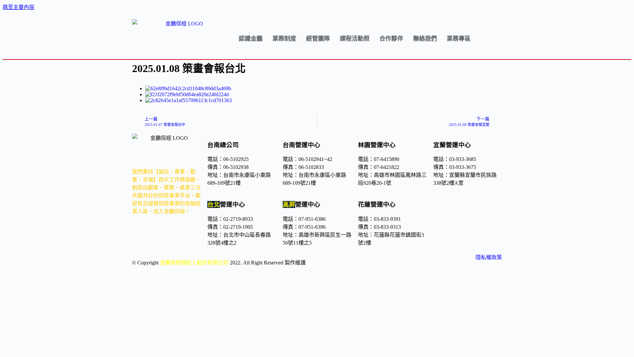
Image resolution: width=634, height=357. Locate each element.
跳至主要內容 (18, 7)
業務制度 (284, 38)
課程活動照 (355, 38)
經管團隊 (318, 38)
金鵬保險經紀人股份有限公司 (194, 262)
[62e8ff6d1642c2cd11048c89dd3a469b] (188, 88)
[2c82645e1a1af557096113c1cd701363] (188, 100)
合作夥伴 (391, 38)
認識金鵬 (251, 38)
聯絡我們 (425, 38)
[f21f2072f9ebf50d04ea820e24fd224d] (187, 94)
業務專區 (459, 38)
